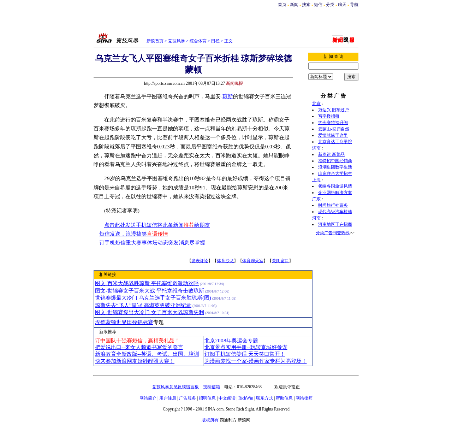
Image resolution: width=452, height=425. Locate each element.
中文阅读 (227, 398)
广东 (316, 198)
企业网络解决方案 (335, 192)
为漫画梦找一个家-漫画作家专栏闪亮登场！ (255, 361)
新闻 (294, 4)
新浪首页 (155, 41)
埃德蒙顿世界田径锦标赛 (124, 322)
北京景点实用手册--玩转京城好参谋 (245, 347)
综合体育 (198, 41)
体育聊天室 (252, 260)
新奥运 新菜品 (331, 154)
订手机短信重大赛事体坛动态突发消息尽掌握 (152, 243)
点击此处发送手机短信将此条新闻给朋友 (157, 225)
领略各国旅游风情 (335, 186)
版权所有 (210, 420)
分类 (330, 4)
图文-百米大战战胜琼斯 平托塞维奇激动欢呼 (147, 283)
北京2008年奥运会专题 (231, 340)
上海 (316, 179)
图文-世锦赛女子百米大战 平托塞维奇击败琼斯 (149, 291)
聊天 (342, 4)
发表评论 (199, 260)
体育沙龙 (225, 260)
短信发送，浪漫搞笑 (133, 234)
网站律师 (304, 398)
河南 (316, 218)
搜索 (306, 4)
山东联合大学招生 (335, 173)
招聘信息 (207, 398)
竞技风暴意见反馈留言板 (175, 386)
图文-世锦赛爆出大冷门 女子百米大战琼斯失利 (149, 312)
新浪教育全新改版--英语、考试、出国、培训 (147, 354)
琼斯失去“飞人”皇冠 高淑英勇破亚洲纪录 (143, 305)
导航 (354, 4)
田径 (215, 41)
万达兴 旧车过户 (333, 109)
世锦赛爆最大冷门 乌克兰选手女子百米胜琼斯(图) (153, 298)
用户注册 (167, 398)
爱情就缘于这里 (333, 135)
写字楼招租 (328, 116)
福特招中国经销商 (335, 160)
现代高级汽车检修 (335, 211)
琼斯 (227, 96)
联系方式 (264, 398)
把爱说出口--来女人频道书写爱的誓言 (139, 347)
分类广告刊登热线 (333, 232)
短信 (318, 4)
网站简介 (147, 398)
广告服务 (187, 398)
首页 (282, 4)
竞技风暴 (176, 41)
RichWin (245, 398)
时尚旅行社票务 (333, 205)
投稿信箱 (211, 386)
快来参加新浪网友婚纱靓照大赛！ (134, 361)
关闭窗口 (280, 260)
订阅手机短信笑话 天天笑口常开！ (244, 354)
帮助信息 (284, 398)
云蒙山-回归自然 (333, 128)
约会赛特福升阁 (333, 122)
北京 (316, 103)
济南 (316, 148)
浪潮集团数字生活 (335, 167)
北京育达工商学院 (335, 141)
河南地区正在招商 (335, 224)
